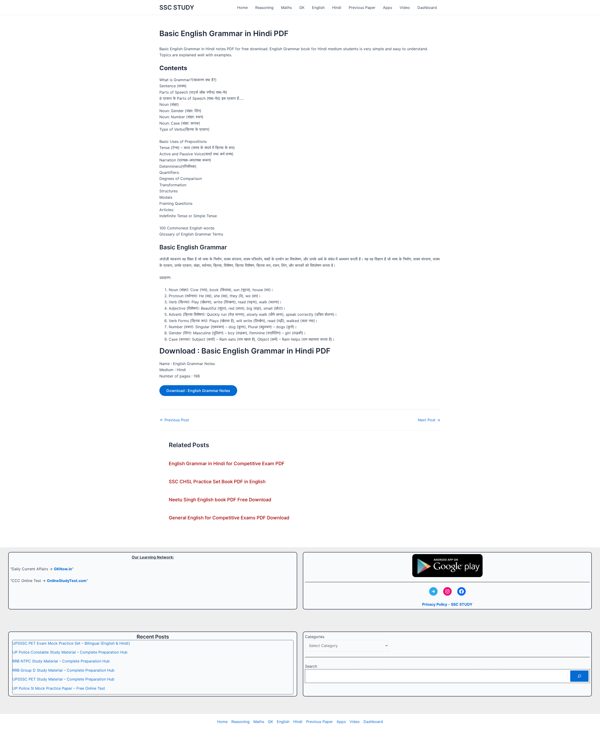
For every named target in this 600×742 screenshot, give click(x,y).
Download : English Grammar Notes (198, 390)
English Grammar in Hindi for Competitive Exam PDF (227, 463)
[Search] (579, 676)
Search (311, 666)
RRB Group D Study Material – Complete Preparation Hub (63, 670)
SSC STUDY (176, 7)
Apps (387, 7)
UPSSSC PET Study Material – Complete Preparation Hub (63, 679)
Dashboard (427, 7)
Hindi (336, 7)
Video (405, 7)
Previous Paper (362, 7)
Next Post (429, 420)
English (318, 7)
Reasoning (264, 7)
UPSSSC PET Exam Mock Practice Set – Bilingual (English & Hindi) (71, 643)
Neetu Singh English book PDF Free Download (220, 499)
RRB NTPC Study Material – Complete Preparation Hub (61, 661)
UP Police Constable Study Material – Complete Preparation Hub (70, 652)
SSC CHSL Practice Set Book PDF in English (217, 481)
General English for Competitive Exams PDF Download (229, 518)
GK (301, 7)
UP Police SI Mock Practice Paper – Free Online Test (58, 688)
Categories (314, 636)
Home (242, 7)
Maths (286, 7)
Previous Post (174, 420)
